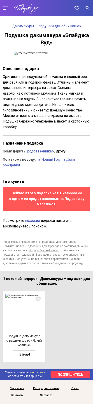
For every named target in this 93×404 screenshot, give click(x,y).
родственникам (40, 151)
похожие (32, 220)
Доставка (46, 395)
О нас (75, 388)
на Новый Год (48, 159)
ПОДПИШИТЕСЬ (70, 375)
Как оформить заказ (46, 388)
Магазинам (17, 388)
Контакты (17, 395)
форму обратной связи (43, 250)
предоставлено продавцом (38, 241)
